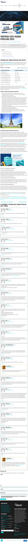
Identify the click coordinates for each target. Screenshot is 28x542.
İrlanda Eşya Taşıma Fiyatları (5, 510)
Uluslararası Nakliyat (15, 196)
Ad (1, 485)
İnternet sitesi (2, 492)
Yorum (1, 474)
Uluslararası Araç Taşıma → (23, 201)
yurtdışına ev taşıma (14, 198)
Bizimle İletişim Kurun (15, 5)
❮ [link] (24, 84)
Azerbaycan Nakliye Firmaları (5, 509)
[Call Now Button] (2, 540)
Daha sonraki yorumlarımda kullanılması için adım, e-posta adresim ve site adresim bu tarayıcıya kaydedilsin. (13, 497)
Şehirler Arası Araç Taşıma (4, 515)
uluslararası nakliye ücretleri (15, 197)
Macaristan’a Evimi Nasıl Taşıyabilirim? (6, 508)
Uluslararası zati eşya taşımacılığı (5, 519)
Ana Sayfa (2, 5)
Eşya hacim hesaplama (19, 464)
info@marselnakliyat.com (18, 525)
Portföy (24, 5)
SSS (21, 5)
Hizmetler (10, 5)
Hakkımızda (5, 5)
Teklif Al (16, 82)
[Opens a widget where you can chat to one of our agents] (25, 541)
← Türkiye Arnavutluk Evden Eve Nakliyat (6, 201)
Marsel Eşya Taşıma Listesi (18, 534)
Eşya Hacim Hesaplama (23, 88)
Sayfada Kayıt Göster (5, 67)
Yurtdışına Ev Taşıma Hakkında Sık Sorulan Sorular (8, 56)
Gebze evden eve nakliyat (18, 533)
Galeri (1, 9)
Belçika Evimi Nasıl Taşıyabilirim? (5, 521)
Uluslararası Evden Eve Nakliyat (18, 540)
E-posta (1, 489)
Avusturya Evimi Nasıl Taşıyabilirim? (6, 511)
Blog (19, 5)
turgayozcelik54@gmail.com (15, 275)
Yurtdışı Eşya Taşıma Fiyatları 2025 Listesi (6, 51)
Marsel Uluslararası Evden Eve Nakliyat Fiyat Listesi (13, 193)
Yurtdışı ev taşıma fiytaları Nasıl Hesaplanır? (7, 53)
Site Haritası (23, 533)
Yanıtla (2, 216)
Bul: (18, 67)
